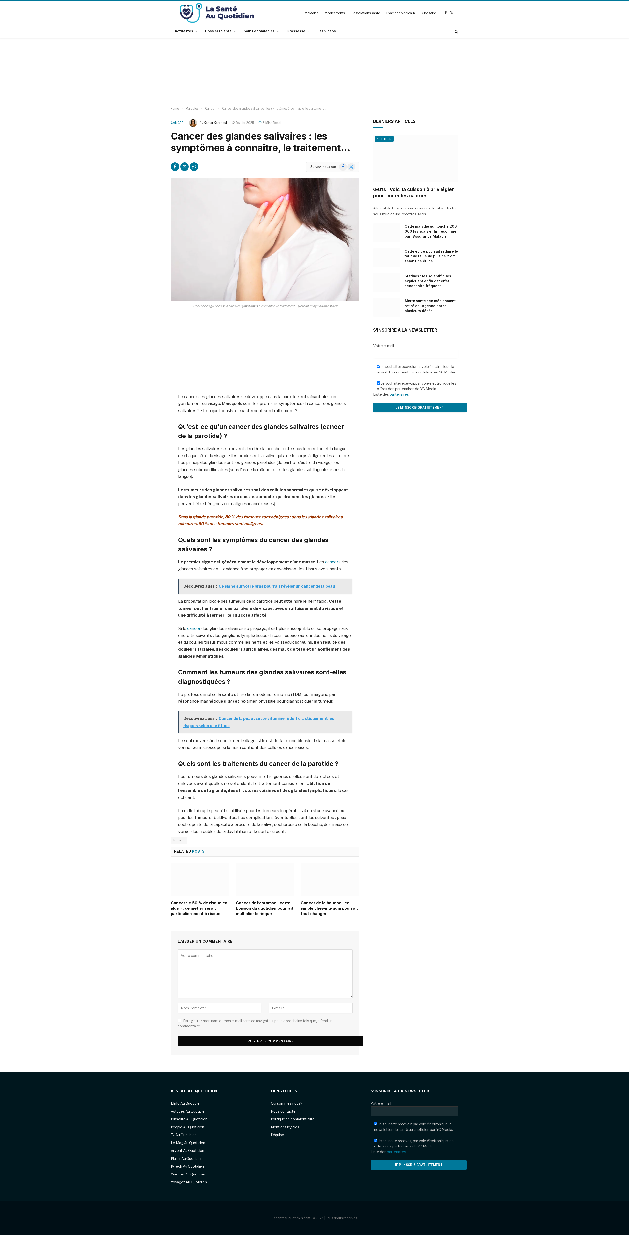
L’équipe (277, 1135)
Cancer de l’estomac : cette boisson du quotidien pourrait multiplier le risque (264, 908)
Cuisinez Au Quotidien (188, 1174)
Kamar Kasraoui (215, 123)
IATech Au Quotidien (187, 1166)
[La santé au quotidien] (217, 12)
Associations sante (365, 13)
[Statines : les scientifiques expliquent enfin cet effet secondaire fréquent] (386, 282)
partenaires (399, 394)
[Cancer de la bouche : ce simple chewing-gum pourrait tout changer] (330, 879)
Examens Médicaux (400, 13)
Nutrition (384, 138)
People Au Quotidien (187, 1127)
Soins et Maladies (259, 31)
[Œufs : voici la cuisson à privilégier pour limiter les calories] (415, 159)
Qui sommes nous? (286, 1103)
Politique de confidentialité (292, 1119)
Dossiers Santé (218, 31)
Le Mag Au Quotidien (188, 1143)
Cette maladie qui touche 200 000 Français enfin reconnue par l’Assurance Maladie (431, 231)
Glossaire (429, 13)
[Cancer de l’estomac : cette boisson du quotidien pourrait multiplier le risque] (265, 879)
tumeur (179, 840)
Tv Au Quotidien (184, 1135)
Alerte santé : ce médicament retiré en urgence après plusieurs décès (430, 306)
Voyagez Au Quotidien (189, 1182)
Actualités (184, 31)
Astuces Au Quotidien (189, 1111)
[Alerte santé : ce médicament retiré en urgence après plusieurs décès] (386, 307)
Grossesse (296, 31)
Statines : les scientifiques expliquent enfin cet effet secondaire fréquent (428, 281)
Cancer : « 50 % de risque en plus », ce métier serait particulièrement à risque (199, 908)
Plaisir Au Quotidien (186, 1158)
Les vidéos (326, 31)
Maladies (311, 13)
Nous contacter (284, 1111)
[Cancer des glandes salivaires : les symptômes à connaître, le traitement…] (265, 239)
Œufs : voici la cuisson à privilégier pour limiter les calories (413, 193)
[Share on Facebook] (175, 166)
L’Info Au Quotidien (186, 1103)
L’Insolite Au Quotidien (189, 1119)
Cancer (177, 123)
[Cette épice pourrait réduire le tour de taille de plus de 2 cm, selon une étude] (386, 257)
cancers (333, 561)
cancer (193, 628)
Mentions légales (285, 1127)
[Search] (456, 31)
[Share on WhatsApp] (194, 166)
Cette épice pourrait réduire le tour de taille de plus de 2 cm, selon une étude (431, 256)
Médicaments (335, 13)
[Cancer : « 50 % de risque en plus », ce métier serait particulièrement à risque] (200, 879)
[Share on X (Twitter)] (184, 166)
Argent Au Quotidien (187, 1150)
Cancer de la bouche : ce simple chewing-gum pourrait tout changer (329, 908)
